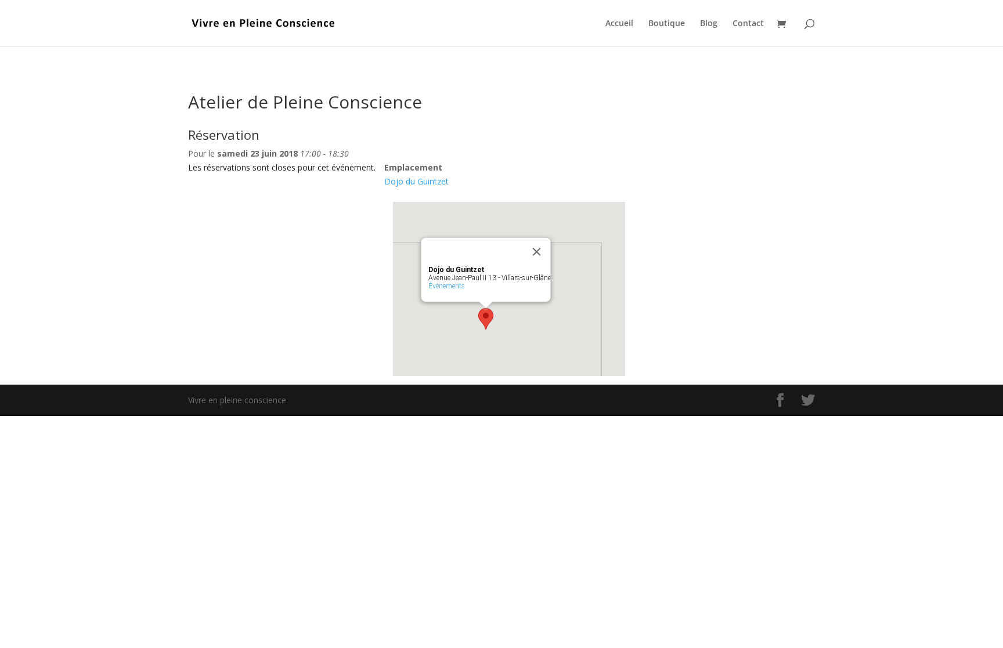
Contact (748, 23)
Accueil (619, 23)
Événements (446, 286)
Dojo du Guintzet (416, 181)
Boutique (666, 23)
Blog (708, 23)
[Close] (537, 252)
